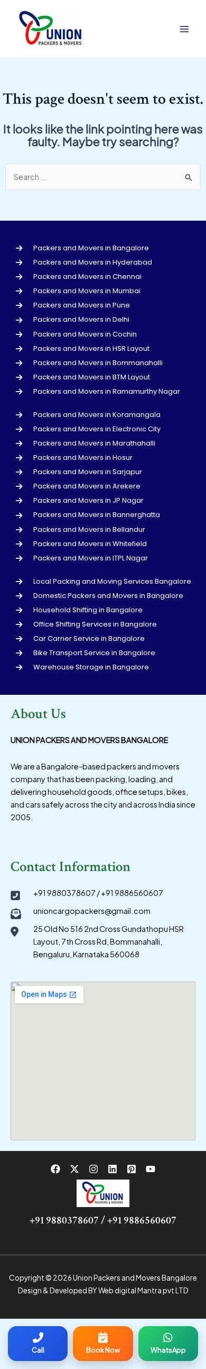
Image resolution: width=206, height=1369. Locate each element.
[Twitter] (74, 1169)
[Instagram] (93, 1169)
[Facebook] (55, 1169)
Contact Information (70, 866)
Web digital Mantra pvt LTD (143, 1290)
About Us (38, 713)
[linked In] (112, 1169)
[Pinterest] (131, 1169)
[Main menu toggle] (184, 29)
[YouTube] (150, 1169)
